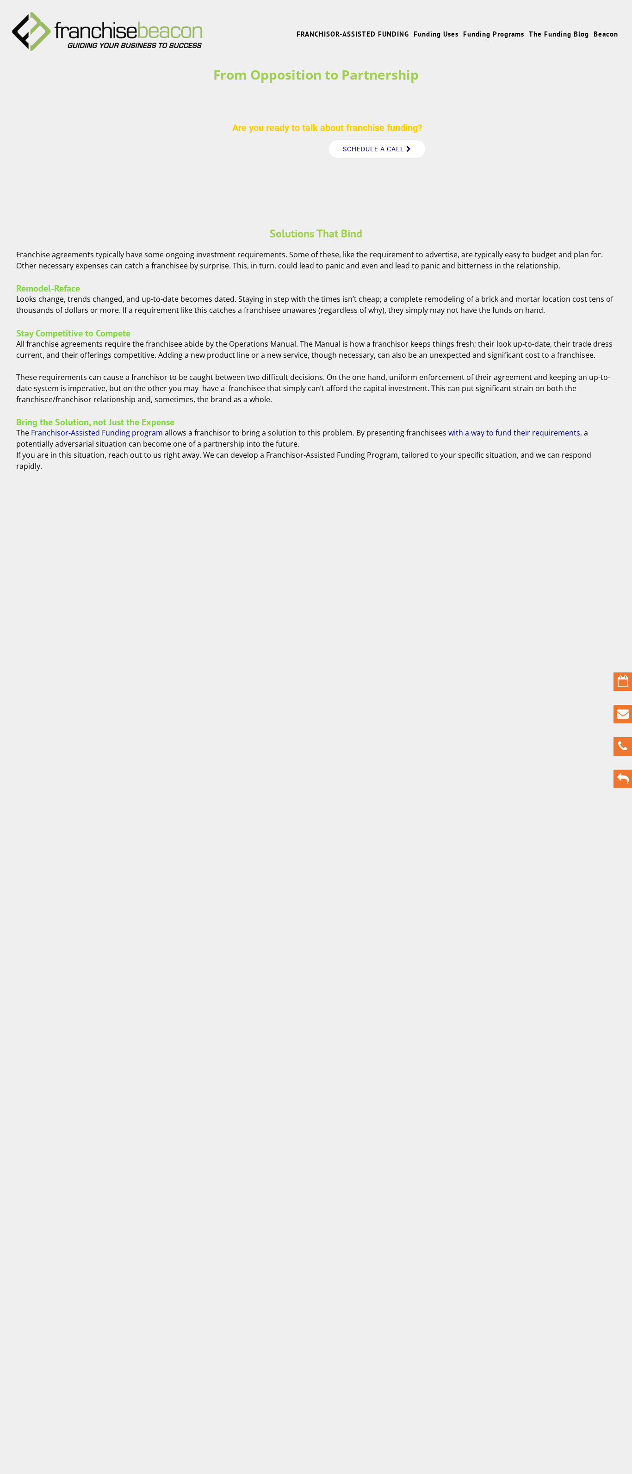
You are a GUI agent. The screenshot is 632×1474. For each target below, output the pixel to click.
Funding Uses (436, 34)
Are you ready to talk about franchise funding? (327, 127)
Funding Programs (493, 34)
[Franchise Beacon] (107, 47)
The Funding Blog (559, 34)
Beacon (606, 34)
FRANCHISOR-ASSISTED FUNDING (353, 34)
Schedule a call (374, 149)
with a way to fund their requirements (514, 433)
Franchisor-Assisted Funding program (97, 433)
